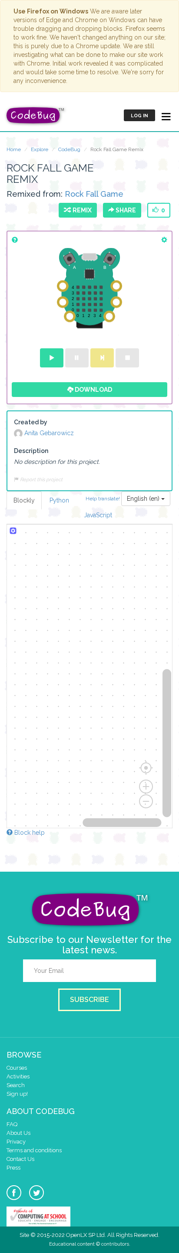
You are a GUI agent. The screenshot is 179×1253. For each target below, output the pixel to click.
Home (14, 149)
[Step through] (102, 357)
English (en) (144, 498)
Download (92, 389)
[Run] (51, 357)
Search (16, 1085)
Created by (30, 422)
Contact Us (20, 1159)
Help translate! (103, 499)
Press (13, 1167)
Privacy (16, 1141)
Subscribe (89, 999)
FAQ (12, 1124)
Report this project (41, 479)
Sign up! (17, 1094)
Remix (81, 210)
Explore (39, 149)
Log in (139, 116)
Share (125, 210)
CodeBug (69, 149)
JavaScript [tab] (98, 515)
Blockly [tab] (24, 500)
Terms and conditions (34, 1150)
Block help (29, 832)
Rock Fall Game (94, 193)
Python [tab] (59, 500)
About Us (18, 1133)
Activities (18, 1076)
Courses (17, 1068)
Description (31, 450)
